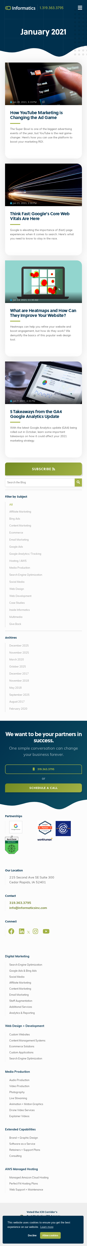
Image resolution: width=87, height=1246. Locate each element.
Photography (17, 1092)
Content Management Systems (27, 1040)
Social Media (16, 582)
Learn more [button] (46, 1226)
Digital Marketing (17, 956)
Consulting (15, 1156)
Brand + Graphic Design (23, 1138)
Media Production (19, 568)
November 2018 (19, 681)
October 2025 (17, 666)
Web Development (20, 596)
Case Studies (17, 603)
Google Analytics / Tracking (25, 554)
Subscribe (42, 469)
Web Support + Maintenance (26, 1190)
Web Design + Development (24, 1026)
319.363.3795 (45, 769)
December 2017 (19, 674)
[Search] (78, 482)
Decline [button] (32, 1235)
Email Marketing (19, 540)
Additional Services (20, 1007)
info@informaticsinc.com (28, 908)
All (11, 504)
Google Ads (16, 547)
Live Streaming (18, 1098)
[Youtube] (46, 931)
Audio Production (19, 1080)
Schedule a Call (43, 788)
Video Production (19, 1086)
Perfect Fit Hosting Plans (23, 1183)
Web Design (16, 589)
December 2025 (19, 645)
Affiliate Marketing (20, 512)
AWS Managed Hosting (21, 1169)
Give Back (15, 624)
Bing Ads (14, 519)
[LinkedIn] (21, 931)
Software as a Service (22, 1144)
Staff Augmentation (20, 1001)
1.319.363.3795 (52, 7)
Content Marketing (20, 525)
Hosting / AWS (18, 561)
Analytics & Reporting (22, 1013)
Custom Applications (21, 1052)
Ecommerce (16, 533)
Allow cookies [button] (50, 1235)
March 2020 (16, 659)
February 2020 (18, 709)
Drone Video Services (22, 1110)
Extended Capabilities (20, 1129)
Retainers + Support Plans (24, 1150)
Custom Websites (19, 1034)
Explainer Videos (19, 1116)
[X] (28, 933)
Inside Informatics (19, 610)
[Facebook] (11, 931)
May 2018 (15, 688)
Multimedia (15, 617)
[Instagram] (35, 931)
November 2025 (19, 653)
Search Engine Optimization (25, 575)
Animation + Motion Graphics (26, 1104)
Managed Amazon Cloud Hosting (29, 1177)
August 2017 (17, 702)
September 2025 (19, 695)
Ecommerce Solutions (21, 1046)
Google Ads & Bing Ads (23, 971)
